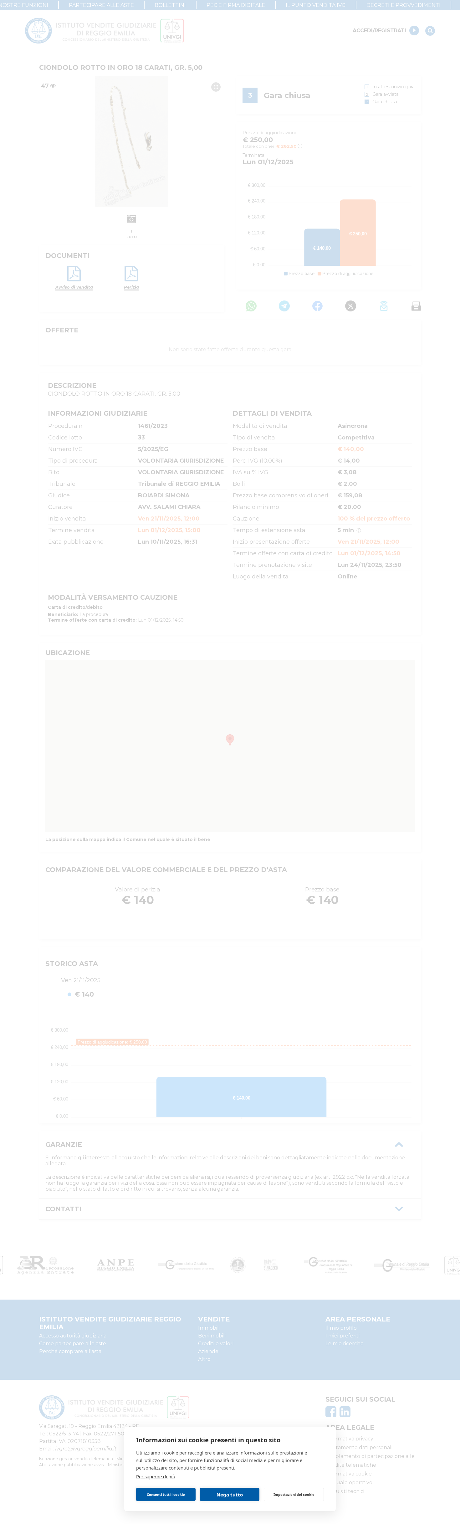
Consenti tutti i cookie (166, 1494)
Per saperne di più (155, 1476)
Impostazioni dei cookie (293, 1494)
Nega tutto (230, 1494)
